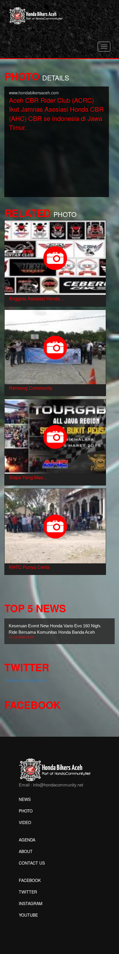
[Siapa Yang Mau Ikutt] (55, 436)
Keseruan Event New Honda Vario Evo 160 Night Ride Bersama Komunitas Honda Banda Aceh (55, 631)
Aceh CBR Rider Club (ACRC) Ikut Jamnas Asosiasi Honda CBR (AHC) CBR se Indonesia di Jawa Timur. (56, 113)
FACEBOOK (30, 880)
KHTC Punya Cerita (29, 567)
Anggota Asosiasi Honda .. (36, 298)
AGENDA (27, 840)
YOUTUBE (28, 915)
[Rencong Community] (55, 346)
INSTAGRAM (30, 903)
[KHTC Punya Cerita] (55, 525)
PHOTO (26, 811)
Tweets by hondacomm (25, 680)
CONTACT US (32, 863)
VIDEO (25, 822)
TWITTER (28, 892)
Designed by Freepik (38, 924)
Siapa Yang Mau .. (28, 477)
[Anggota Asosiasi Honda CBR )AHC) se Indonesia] (55, 257)
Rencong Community (30, 388)
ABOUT (26, 851)
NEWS (25, 799)
